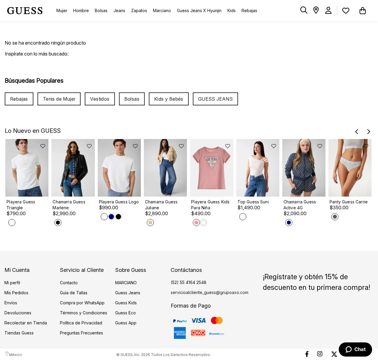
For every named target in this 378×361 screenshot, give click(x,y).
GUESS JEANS (215, 99)
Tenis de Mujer (59, 99)
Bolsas (131, 99)
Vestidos (99, 99)
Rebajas (19, 99)
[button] (303, 10)
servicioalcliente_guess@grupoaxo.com (209, 292)
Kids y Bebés (168, 99)
